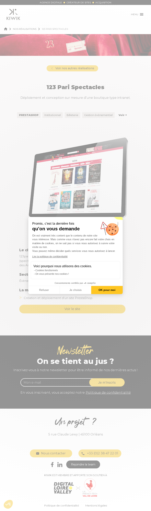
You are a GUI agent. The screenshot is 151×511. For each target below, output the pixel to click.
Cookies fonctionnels (46, 270)
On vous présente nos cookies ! (52, 274)
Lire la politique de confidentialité (50, 256)
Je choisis (75, 289)
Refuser (44, 289)
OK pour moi (107, 289)
